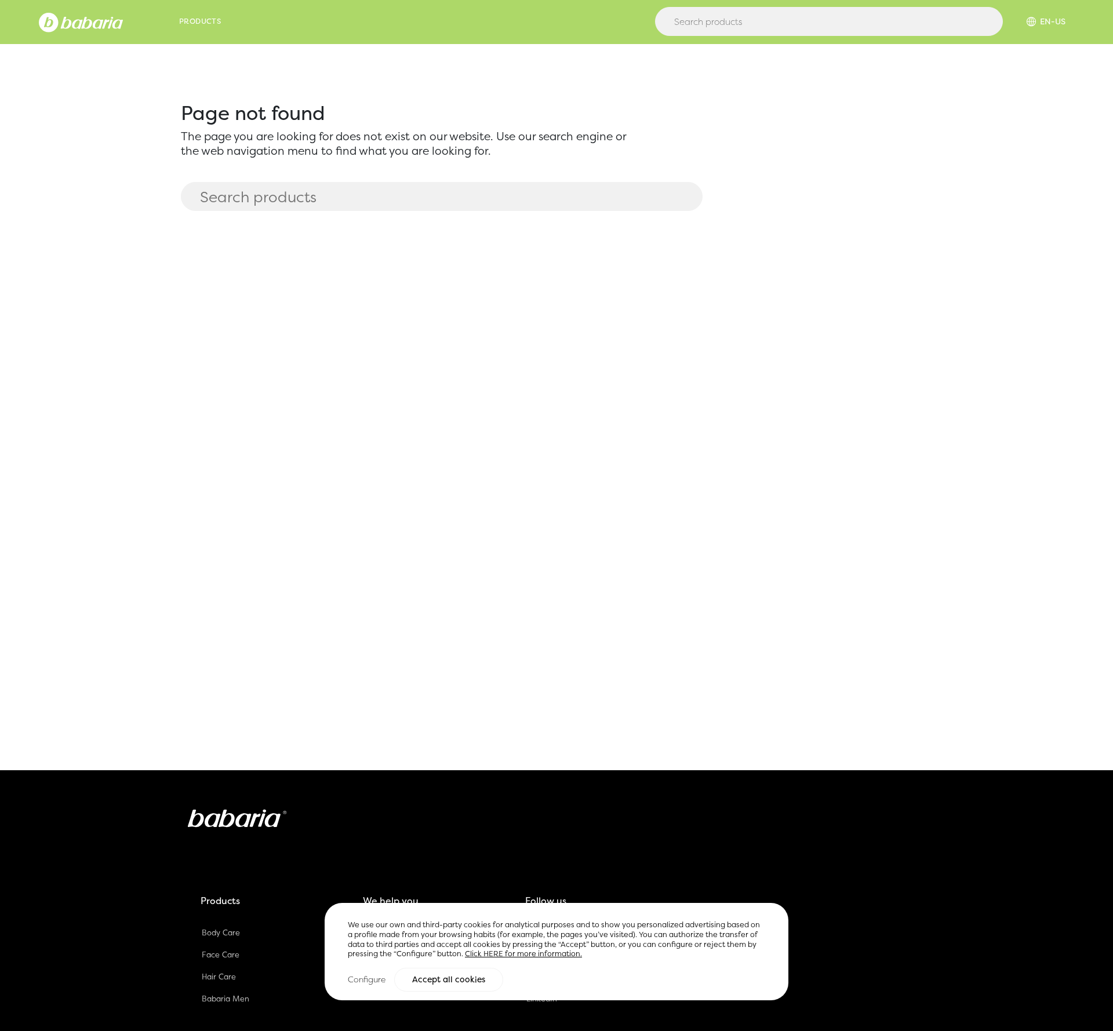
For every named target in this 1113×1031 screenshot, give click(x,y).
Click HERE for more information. (523, 954)
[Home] (81, 21)
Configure (366, 979)
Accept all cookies (448, 979)
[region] (556, 951)
